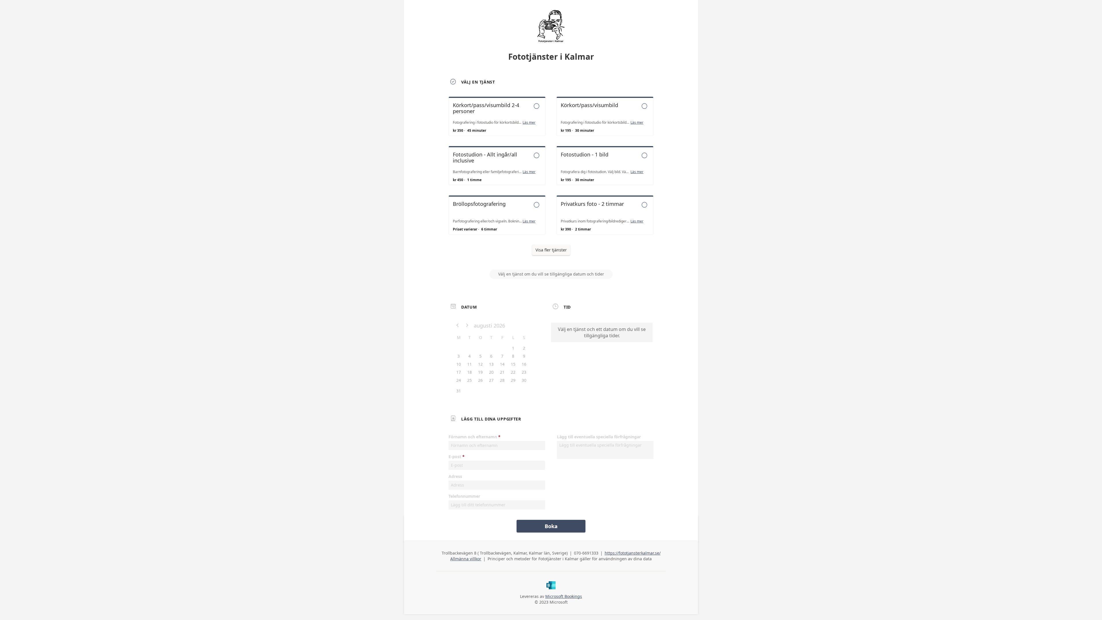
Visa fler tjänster (551, 250)
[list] (551, 171)
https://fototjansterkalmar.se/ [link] (633, 553)
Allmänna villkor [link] (465, 558)
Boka (551, 526)
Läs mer (529, 123)
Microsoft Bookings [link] (563, 596)
